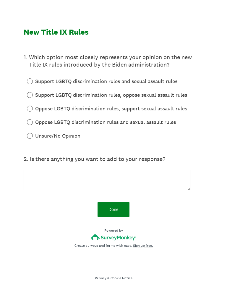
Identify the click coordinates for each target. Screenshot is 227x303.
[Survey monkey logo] (113, 237)
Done (113, 209)
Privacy (100, 278)
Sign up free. (143, 245)
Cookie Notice (121, 278)
